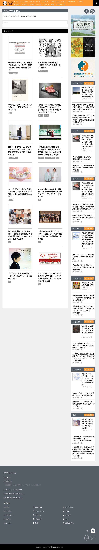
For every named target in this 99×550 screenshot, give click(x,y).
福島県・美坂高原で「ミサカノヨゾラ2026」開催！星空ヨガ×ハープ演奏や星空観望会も (88, 92)
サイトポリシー (18, 485)
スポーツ (80, 1)
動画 (52, 4)
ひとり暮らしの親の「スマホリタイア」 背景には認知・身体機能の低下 (87, 330)
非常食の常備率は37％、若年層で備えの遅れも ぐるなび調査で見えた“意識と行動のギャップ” (83, 107)
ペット (38, 4)
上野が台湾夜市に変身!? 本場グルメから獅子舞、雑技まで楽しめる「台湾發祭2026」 (83, 298)
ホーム (7, 477)
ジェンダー (24, 1)
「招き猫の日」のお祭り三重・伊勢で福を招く (87, 285)
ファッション (54, 1)
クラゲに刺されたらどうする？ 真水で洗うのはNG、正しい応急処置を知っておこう (83, 345)
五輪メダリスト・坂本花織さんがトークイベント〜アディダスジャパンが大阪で (87, 423)
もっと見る (88, 83)
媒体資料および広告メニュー (14, 493)
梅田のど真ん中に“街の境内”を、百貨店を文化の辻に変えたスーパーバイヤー (83, 217)
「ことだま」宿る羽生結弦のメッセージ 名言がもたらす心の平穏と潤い (20, 275)
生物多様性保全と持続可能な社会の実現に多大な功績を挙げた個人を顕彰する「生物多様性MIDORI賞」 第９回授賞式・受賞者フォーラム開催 (83, 451)
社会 (10, 113)
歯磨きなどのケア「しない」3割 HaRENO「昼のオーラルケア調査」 (83, 257)
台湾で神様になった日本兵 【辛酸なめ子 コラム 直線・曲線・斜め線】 (49, 65)
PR (39, 200)
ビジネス (46, 4)
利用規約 (8, 485)
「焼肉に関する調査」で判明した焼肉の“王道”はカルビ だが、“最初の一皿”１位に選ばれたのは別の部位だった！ (87, 141)
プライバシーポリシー (32, 485)
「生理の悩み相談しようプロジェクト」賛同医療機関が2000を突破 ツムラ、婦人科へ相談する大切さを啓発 (88, 239)
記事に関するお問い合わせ (14, 497)
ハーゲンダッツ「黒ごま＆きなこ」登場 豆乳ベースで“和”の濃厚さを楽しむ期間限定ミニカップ (83, 207)
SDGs (16, 1)
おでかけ (17, 4)
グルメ (63, 1)
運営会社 (8, 481)
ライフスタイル (34, 1)
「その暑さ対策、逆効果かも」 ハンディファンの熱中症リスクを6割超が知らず (83, 267)
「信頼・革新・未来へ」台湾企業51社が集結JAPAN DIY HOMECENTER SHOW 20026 (83, 439)
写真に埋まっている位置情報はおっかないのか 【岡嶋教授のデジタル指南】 (83, 167)
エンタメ (45, 1)
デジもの (31, 4)
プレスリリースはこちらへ (14, 489)
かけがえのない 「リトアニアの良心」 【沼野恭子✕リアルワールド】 (20, 107)
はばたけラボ (60, 4)
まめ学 (24, 4)
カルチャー (71, 1)
